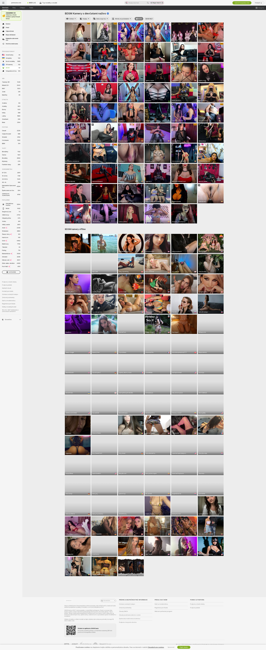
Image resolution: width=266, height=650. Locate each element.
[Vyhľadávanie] (147, 2)
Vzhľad (71, 19)
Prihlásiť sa (258, 3)
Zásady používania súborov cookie (129, 615)
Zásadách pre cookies (156, 647)
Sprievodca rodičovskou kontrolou (129, 618)
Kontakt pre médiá (7, 291)
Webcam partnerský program (163, 611)
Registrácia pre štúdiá (8, 304)
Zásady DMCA (123, 611)
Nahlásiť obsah (6, 288)
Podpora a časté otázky (9, 282)
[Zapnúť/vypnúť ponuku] (3, 3)
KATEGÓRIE (12, 272)
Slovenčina (106, 600)
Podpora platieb (7, 285)
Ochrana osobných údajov (10, 294)
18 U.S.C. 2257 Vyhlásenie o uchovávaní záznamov (10, 310)
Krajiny (85, 19)
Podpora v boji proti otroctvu (128, 622)
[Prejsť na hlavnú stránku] (16, 3)
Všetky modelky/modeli (9, 307)
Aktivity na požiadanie (122, 19)
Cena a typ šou (101, 19)
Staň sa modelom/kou (8, 300)
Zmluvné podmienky (8, 297)
